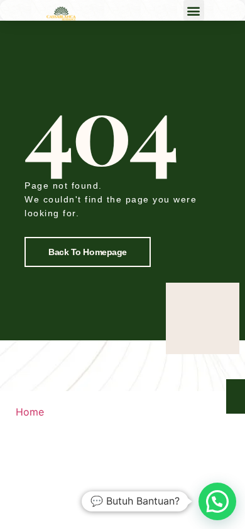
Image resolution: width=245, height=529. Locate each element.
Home (30, 412)
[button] (193, 10)
